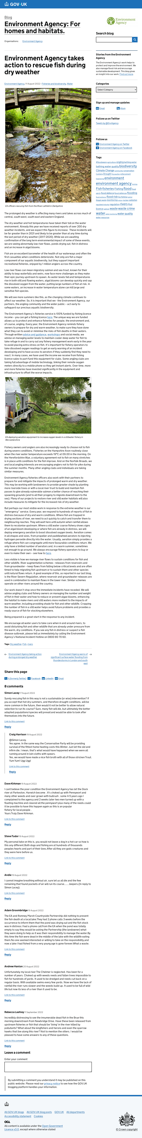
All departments (75, 1112)
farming (134, 184)
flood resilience (101, 197)
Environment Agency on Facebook (115, 148)
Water (70, 83)
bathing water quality (107, 166)
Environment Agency (32, 41)
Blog (8, 17)
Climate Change (105, 170)
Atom (122, 108)
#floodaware (101, 162)
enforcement (125, 174)
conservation (128, 170)
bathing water (130, 162)
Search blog (105, 33)
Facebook (35, 678)
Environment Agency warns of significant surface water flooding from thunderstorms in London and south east (69, 659)
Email (61, 678)
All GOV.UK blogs (14, 1112)
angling (120, 162)
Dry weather (15, 644)
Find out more (126, 74)
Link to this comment (14, 721)
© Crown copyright (127, 1129)
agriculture (111, 162)
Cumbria (99, 174)
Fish (24, 644)
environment (114, 178)
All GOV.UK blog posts (39, 1112)
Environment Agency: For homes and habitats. (42, 27)
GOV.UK (59, 1112)
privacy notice (52, 1083)
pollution (133, 200)
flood (127, 188)
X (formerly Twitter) (17, 678)
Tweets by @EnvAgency (107, 123)
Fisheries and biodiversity (54, 83)
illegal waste (101, 200)
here (49, 317)
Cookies (38, 1116)
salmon (106, 209)
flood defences (120, 193)
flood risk (112, 196)
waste (114, 208)
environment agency (114, 183)
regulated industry (102, 204)
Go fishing (122, 197)
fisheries (108, 189)
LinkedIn (49, 678)
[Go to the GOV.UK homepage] (15, 4)
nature (120, 200)
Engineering (100, 179)
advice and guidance (34, 334)
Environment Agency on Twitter (114, 144)
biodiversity (128, 166)
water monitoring (111, 214)
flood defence (107, 193)
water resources (102, 217)
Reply (7, 726)
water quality (125, 213)
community (119, 171)
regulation (115, 204)
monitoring (112, 200)
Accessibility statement (17, 1116)
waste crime (126, 208)
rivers (30, 644)
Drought (107, 173)
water (100, 213)
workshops (54, 334)
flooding (132, 193)
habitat (129, 197)
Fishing (118, 188)
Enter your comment (15, 1059)
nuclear (126, 200)
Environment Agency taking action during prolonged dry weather (25, 655)
